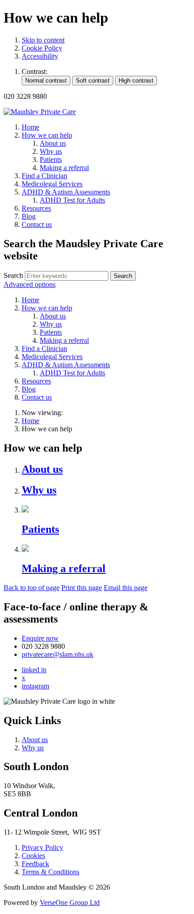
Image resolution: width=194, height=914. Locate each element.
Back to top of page (32, 587)
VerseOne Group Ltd (70, 902)
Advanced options (29, 284)
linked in (34, 670)
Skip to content (43, 40)
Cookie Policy (42, 48)
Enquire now (40, 638)
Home (30, 421)
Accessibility (40, 56)
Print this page (81, 587)
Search (13, 275)
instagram (35, 686)
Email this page (126, 587)
